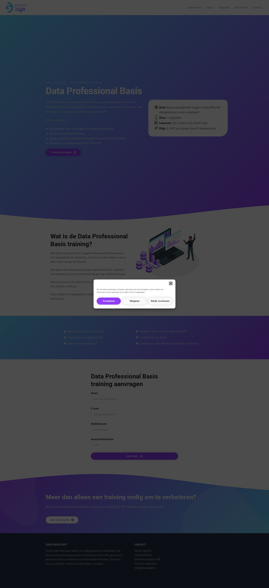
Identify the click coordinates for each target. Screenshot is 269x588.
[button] (170, 283)
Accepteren (109, 301)
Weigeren (134, 301)
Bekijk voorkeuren (160, 301)
